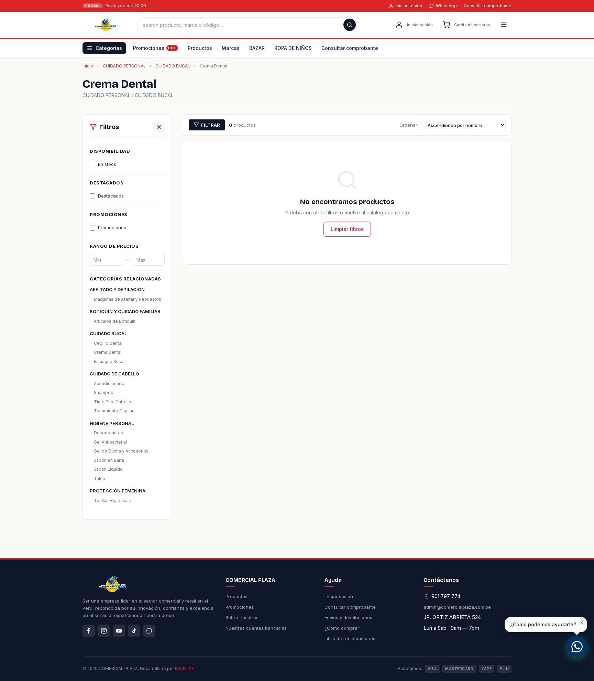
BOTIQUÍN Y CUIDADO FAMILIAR (125, 311)
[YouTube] (119, 631)
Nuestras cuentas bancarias (256, 628)
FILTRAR (210, 125)
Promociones (148, 48)
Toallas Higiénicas (112, 500)
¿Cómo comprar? (343, 628)
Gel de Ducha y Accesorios (121, 451)
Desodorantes (108, 432)
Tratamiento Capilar (113, 410)
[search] (349, 25)
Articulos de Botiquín (114, 321)
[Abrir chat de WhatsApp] (576, 646)
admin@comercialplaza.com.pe (457, 607)
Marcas (231, 48)
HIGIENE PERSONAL (112, 423)
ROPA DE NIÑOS (293, 48)
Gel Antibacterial (110, 442)
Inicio (87, 65)
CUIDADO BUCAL (172, 65)
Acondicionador (110, 383)
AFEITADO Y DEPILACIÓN (117, 289)
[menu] (504, 25)
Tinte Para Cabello (112, 401)
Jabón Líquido (108, 469)
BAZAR (257, 48)
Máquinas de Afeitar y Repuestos (127, 299)
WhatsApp (446, 5)
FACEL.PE (184, 668)
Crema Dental (107, 352)
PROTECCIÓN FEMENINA (117, 490)
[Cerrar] (159, 126)
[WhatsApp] (149, 631)
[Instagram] (104, 631)
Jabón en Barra (109, 460)
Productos (200, 48)
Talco (99, 478)
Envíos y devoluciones (348, 617)
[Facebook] (88, 631)
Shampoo (103, 392)
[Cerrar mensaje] (581, 622)
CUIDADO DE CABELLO (114, 373)
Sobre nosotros (242, 617)
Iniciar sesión (409, 5)
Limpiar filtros (347, 229)
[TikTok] (134, 631)
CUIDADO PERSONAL (124, 65)
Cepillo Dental (108, 343)
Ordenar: (408, 125)
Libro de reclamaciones (349, 638)
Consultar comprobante (488, 5)
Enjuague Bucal (109, 361)
